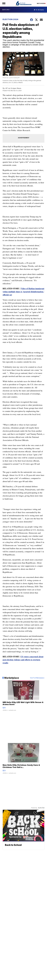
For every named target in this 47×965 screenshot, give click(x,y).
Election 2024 (10, 19)
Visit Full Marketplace (37, 678)
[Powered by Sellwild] (41, 808)
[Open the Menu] (4, 3)
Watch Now (40, 3)
